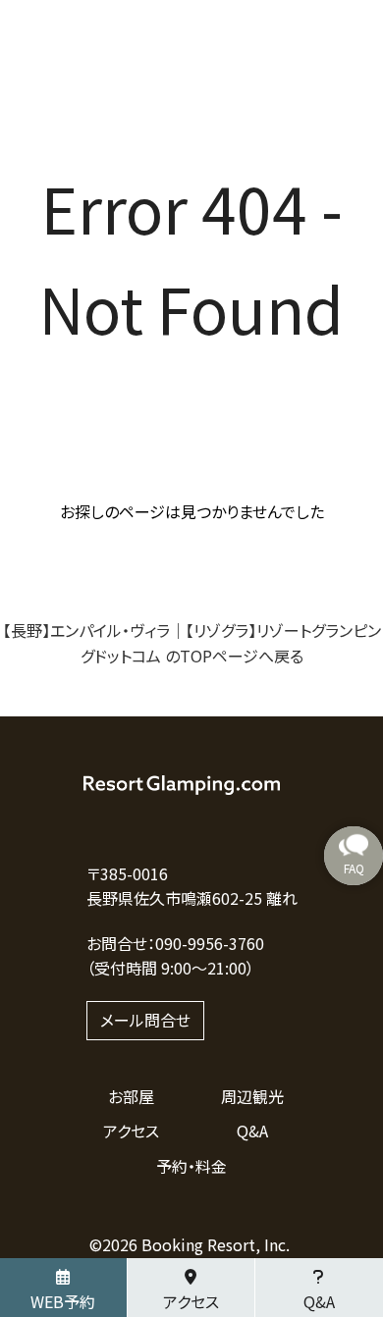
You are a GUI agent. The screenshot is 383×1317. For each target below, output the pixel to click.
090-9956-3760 (209, 943)
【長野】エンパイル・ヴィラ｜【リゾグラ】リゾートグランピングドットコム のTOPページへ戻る (192, 642)
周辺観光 (252, 1096)
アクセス (131, 1130)
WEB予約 (62, 1301)
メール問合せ (145, 1019)
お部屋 (131, 1096)
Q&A (252, 1130)
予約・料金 (191, 1166)
